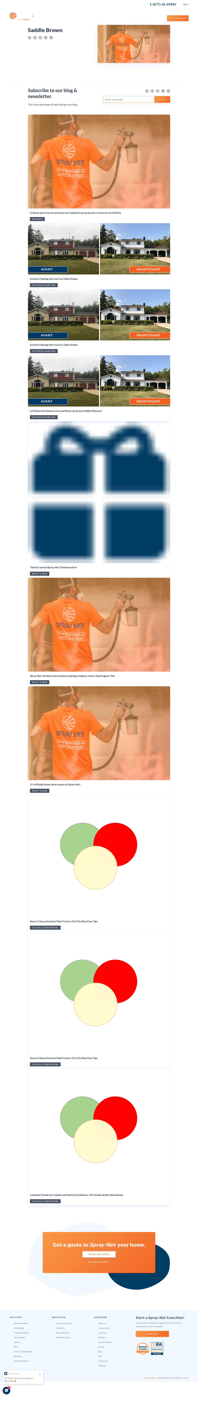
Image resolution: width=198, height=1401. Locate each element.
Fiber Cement (19, 1337)
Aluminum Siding (21, 1323)
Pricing (101, 1347)
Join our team (104, 1328)
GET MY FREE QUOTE (99, 1254)
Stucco (17, 1342)
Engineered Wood (21, 1333)
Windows (18, 1356)
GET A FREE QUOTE (178, 18)
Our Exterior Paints (64, 1323)
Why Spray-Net (69, 18)
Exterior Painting (91, 18)
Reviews (101, 1337)
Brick (16, 1347)
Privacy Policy (150, 1378)
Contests (102, 1365)
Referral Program (63, 1337)
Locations (157, 18)
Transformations (137, 18)
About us (102, 1323)
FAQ (100, 1356)
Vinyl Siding (19, 1328)
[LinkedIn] (35, 37)
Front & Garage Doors (23, 1351)
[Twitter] (40, 37)
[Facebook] (29, 37)
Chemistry (60, 1328)
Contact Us (103, 1361)
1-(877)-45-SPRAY (163, 4)
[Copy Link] (51, 37)
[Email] (45, 37)
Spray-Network (62, 1333)
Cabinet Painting (115, 18)
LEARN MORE (152, 1334)
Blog (100, 1351)
